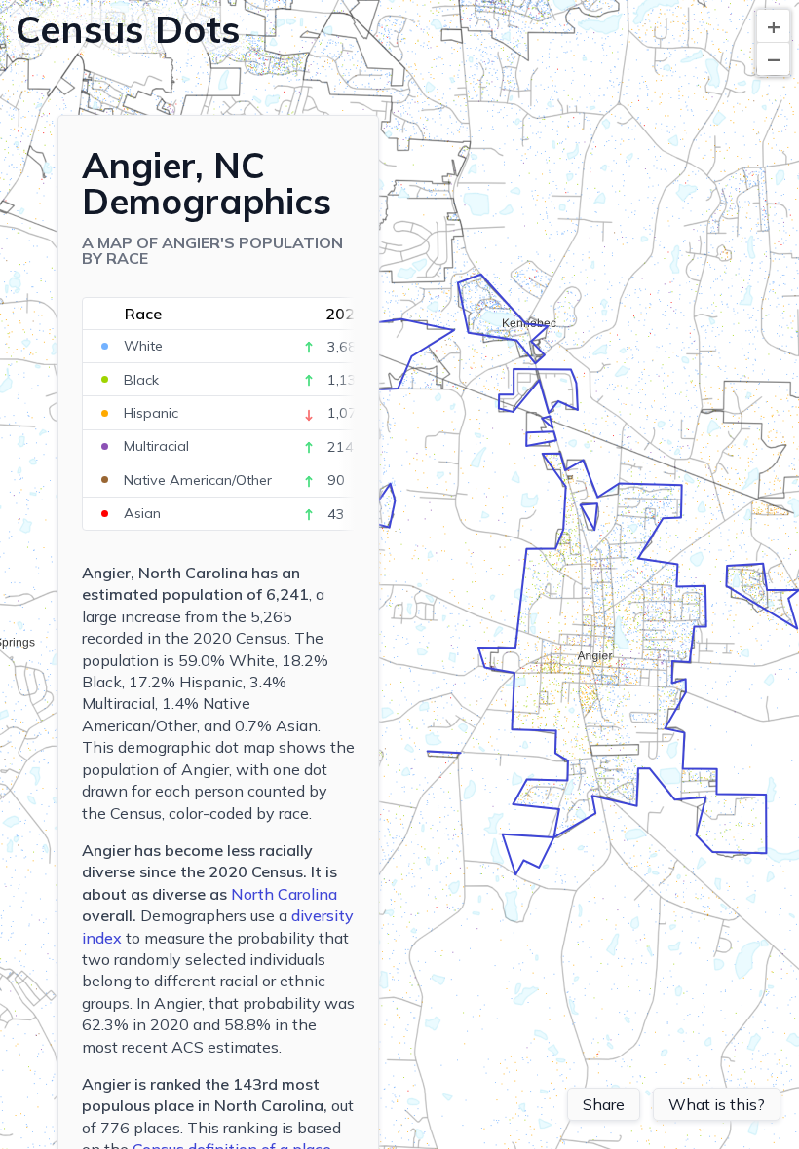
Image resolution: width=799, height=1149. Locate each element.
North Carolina (284, 894)
